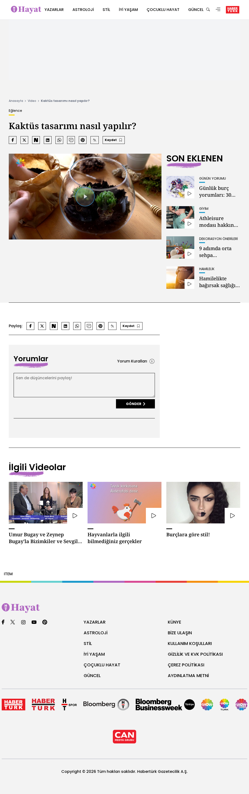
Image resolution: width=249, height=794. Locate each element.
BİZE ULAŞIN (180, 633)
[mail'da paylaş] (71, 140)
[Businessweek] (165, 704)
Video (32, 101)
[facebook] (3, 622)
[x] (12, 622)
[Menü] (218, 10)
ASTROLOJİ (95, 633)
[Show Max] (241, 704)
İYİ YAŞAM (94, 654)
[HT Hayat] (124, 608)
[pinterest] (44, 622)
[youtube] (34, 622)
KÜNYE (174, 622)
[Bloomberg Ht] (106, 704)
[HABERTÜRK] (232, 10)
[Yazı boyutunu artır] (94, 140)
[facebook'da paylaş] (13, 140)
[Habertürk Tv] (43, 704)
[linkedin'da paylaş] (48, 140)
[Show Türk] (224, 704)
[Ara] (207, 10)
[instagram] (23, 622)
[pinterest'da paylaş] (83, 140)
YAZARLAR (95, 622)
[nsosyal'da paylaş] (36, 140)
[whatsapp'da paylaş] (59, 140)
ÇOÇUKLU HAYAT (102, 665)
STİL (88, 643)
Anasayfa (16, 101)
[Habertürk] (13, 704)
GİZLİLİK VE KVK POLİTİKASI (195, 654)
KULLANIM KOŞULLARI (190, 643)
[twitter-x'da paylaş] (24, 140)
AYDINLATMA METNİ (188, 675)
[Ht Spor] (69, 704)
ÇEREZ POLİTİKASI (186, 665)
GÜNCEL (92, 675)
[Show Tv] (207, 704)
